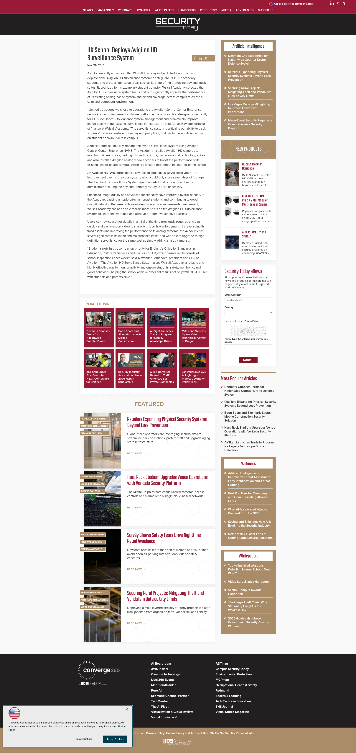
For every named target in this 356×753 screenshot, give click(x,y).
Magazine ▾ (106, 10)
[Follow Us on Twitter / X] (337, 4)
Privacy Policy (251, 321)
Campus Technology (165, 674)
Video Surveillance (92, 484)
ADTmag (222, 664)
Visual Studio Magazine (232, 712)
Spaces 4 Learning (228, 696)
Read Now (134, 453)
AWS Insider (159, 669)
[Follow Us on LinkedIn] (332, 4)
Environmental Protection (234, 674)
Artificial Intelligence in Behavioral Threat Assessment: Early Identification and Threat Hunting (249, 479)
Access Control (90, 491)
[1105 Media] (93, 684)
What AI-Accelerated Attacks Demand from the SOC (247, 511)
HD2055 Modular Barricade (252, 166)
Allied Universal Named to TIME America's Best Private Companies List (162, 378)
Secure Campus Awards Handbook (244, 592)
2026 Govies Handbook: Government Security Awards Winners (248, 622)
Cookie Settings (84, 739)
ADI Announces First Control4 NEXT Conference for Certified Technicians (97, 378)
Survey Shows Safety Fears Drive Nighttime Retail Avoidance (164, 538)
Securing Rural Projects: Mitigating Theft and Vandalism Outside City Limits (165, 596)
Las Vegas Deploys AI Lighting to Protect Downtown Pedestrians (194, 377)
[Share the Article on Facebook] (194, 58)
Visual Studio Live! (164, 717)
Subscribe (265, 10)
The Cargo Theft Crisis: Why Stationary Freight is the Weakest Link (247, 606)
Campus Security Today (232, 669)
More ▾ (226, 10)
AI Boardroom (161, 664)
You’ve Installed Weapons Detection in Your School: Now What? (249, 569)
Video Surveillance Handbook (249, 582)
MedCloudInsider (163, 685)
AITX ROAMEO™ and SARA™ (254, 234)
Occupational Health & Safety (236, 685)
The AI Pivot (160, 707)
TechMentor (159, 701)
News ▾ (88, 10)
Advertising (245, 10)
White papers (164, 10)
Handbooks (187, 10)
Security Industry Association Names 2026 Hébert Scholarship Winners (130, 378)
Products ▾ (208, 10)
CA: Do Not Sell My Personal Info (231, 733)
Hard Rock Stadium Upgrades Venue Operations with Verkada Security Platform (167, 480)
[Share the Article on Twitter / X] (205, 58)
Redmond (222, 690)
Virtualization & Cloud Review (172, 712)
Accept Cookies (115, 739)
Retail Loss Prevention (94, 418)
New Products (248, 149)
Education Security (93, 534)
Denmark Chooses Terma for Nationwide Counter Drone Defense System (98, 337)
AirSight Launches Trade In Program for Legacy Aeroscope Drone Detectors (161, 337)
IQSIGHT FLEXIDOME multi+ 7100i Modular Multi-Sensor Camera (255, 200)
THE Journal (224, 707)
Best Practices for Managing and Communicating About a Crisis (248, 497)
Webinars (125, 10)
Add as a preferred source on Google (294, 3)
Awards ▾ (143, 10)
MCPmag (222, 680)
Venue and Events (92, 476)
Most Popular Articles (239, 379)
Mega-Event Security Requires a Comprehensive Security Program (250, 124)
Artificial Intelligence (94, 426)
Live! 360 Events (162, 680)
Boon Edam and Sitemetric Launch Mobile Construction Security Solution (248, 416)
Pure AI (156, 690)
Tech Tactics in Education (233, 701)
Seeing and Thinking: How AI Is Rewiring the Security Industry (249, 524)
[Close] (127, 709)
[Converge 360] (99, 671)
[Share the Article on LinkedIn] (199, 58)
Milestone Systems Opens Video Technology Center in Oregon (194, 336)
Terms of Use (199, 733)
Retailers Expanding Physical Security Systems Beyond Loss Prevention (167, 422)
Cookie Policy (175, 733)
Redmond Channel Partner (170, 696)
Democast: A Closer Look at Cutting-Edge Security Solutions (250, 536)
